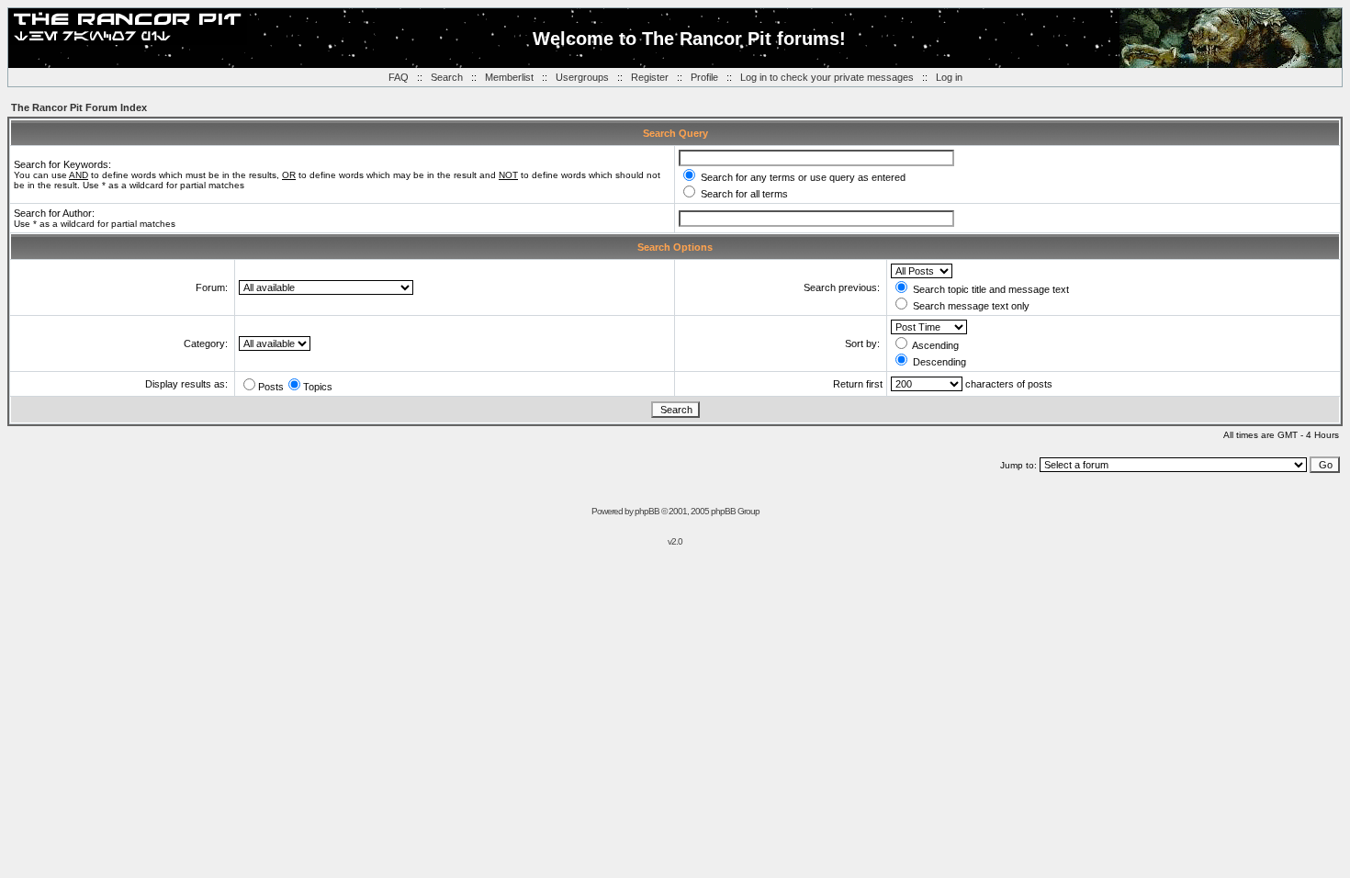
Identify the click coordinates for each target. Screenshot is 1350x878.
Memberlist (509, 77)
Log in (949, 77)
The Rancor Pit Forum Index (79, 107)
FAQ (398, 77)
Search (447, 77)
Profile (704, 77)
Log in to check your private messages (827, 77)
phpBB (647, 511)
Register (650, 77)
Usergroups (582, 77)
